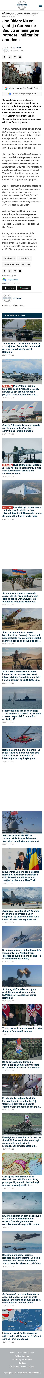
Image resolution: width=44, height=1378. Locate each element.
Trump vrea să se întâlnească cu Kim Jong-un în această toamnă (22, 1030)
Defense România (8, 13)
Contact (22, 1363)
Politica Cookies (22, 1356)
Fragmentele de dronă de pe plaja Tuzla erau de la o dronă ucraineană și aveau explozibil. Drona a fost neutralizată (21, 715)
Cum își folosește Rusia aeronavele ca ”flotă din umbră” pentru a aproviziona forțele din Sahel (21, 428)
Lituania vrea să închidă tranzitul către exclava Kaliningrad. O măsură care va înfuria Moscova (21, 1336)
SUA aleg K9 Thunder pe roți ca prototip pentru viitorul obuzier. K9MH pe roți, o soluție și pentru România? (19, 993)
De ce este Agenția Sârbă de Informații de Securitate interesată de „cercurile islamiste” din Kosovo (21, 1065)
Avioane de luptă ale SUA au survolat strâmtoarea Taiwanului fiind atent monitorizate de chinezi (20, 838)
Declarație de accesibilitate (22, 1366)
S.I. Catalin (17, 48)
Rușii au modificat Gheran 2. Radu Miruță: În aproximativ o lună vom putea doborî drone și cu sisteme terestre (21, 469)
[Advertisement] (22, 545)
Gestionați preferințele (22, 1359)
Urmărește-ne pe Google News (24, 94)
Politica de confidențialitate (22, 1352)
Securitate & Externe (23, 13)
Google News (12, 280)
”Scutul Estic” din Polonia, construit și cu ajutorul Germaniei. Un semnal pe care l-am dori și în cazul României (21, 347)
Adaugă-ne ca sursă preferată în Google (23, 88)
